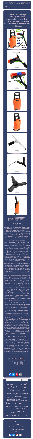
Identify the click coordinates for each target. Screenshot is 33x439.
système (24, 393)
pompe (8, 406)
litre (8, 403)
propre (26, 406)
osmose (18, 390)
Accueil (17, 422)
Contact (17, 424)
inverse (8, 397)
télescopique (13, 399)
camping (24, 400)
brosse (20, 411)
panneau (17, 408)
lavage (13, 412)
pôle (26, 384)
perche (18, 396)
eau (14, 403)
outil (23, 390)
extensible (25, 397)
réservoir (11, 415)
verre (8, 388)
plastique (9, 409)
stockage (24, 409)
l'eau (20, 403)
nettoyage (12, 393)
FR (19, 432)
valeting (15, 406)
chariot (19, 416)
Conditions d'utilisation (17, 429)
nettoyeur (26, 404)
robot (16, 384)
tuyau (20, 384)
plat (8, 384)
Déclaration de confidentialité (17, 427)
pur (12, 397)
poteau (24, 387)
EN (16, 432)
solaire (12, 390)
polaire (20, 406)
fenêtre (15, 387)
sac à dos (25, 416)
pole (11, 384)
